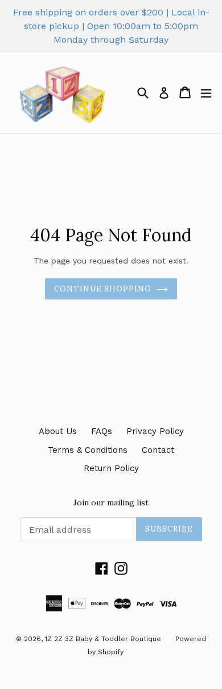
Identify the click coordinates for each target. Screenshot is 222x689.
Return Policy (111, 468)
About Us (58, 431)
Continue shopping (102, 289)
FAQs (101, 431)
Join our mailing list (111, 503)
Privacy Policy (155, 431)
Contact (158, 450)
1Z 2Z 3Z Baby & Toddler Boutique (103, 639)
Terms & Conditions (88, 450)
